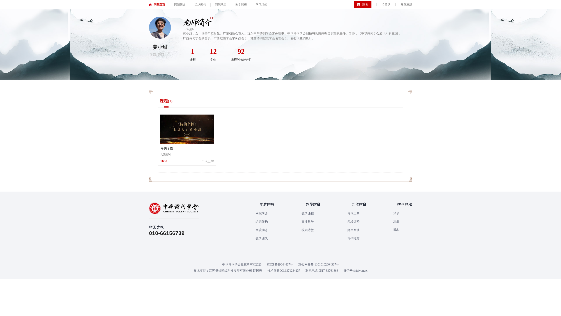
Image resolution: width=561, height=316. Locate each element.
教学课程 (308, 213)
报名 (396, 230)
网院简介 (262, 213)
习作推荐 (353, 238)
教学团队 (262, 238)
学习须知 (261, 4)
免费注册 (406, 4)
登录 (396, 213)
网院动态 (262, 230)
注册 (396, 221)
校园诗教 (308, 230)
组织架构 (262, 221)
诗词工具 (353, 213)
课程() (166, 101)
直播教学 (308, 221)
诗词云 (257, 270)
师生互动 (353, 230)
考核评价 (353, 221)
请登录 (386, 4)
